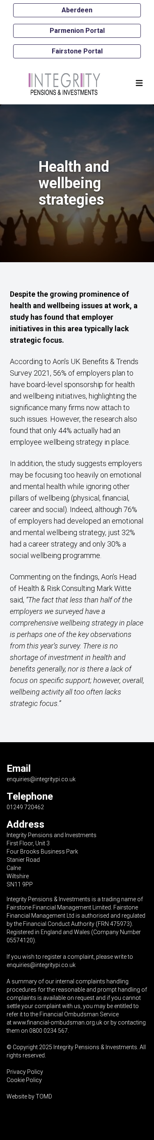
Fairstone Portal (77, 51)
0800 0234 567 (48, 1030)
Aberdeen (77, 10)
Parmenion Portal (77, 31)
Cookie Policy (24, 1080)
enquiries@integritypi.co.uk (41, 779)
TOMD (44, 1096)
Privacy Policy (25, 1071)
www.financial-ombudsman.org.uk (57, 1022)
